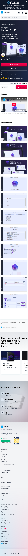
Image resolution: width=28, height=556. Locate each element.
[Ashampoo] (7, 426)
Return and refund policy (7, 514)
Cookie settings (5, 509)
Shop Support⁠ (4, 523)
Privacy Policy (4, 507)
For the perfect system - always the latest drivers (9, 368)
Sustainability (4, 472)
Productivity (4, 454)
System (3, 452)
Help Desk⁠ (3, 520)
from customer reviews (17, 78)
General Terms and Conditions (9, 504)
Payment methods (6, 512)
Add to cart (15, 64)
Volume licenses (5, 488)
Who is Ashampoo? (6, 470)
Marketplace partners (6, 491)
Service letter (4, 541)
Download (14, 68)
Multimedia (4, 449)
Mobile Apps (4, 461)
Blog (6, 554)
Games (3, 459)
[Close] (26, 1)
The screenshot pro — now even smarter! (13, 5)
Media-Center (4, 496)
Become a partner (5, 493)
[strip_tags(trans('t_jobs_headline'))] (16, 440)
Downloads (4, 531)
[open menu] (25, 13)
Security (3, 456)
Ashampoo (4, 544)
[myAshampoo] (18, 13)
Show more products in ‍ (16, 83)
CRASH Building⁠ (5, 482)
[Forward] (25, 362)
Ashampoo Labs (5, 475)
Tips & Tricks (4, 538)
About (2, 502)
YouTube (22, 554)
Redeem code (4, 536)
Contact (3, 480)
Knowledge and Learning (7, 464)
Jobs (2, 477)
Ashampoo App (5, 534)
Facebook (13, 554)
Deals (3, 529)
